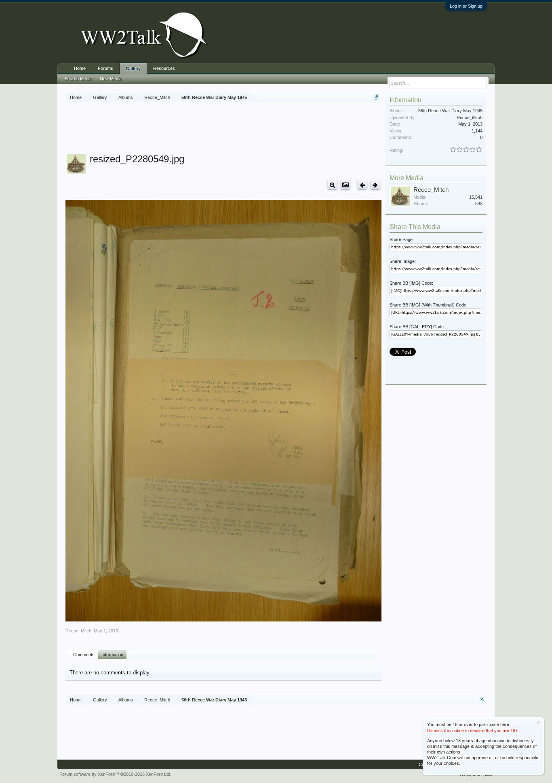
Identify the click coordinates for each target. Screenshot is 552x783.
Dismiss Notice (538, 723)
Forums (105, 68)
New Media (111, 78)
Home (80, 68)
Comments (84, 654)
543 (478, 203)
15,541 (475, 197)
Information (112, 654)
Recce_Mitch (78, 630)
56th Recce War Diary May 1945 (450, 110)
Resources (164, 68)
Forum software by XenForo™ (115, 774)
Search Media (78, 78)
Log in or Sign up (466, 6)
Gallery (133, 68)
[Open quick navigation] (376, 97)
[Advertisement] (223, 129)
